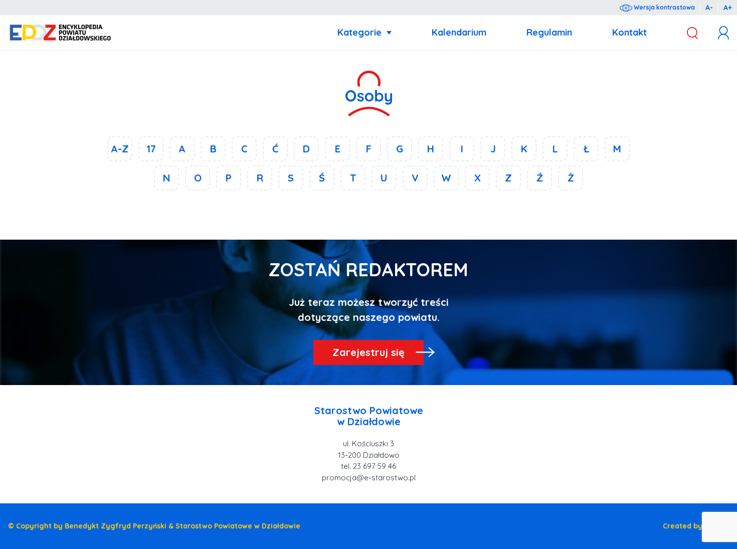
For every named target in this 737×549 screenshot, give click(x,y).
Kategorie (359, 32)
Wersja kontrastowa (663, 7)
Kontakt (629, 32)
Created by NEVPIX (696, 525)
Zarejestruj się (368, 352)
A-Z (120, 148)
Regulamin (549, 32)
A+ (727, 7)
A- (709, 7)
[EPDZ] (60, 33)
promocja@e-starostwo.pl (369, 477)
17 (151, 148)
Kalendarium (459, 32)
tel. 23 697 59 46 (368, 466)
